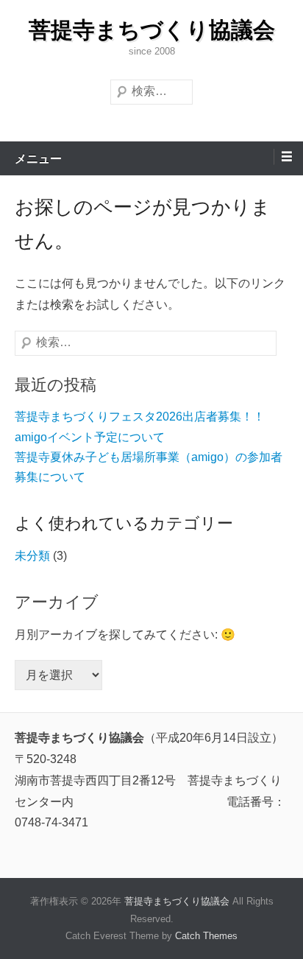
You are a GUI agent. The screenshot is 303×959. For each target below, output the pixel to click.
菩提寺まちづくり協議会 (152, 30)
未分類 (32, 555)
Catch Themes (206, 935)
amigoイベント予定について (90, 437)
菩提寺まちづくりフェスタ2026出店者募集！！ (140, 416)
